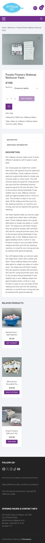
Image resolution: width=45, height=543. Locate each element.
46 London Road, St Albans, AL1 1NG (17, 515)
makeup (21, 121)
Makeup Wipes (30, 117)
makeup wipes (31, 121)
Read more (12, 441)
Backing (9, 87)
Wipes (20, 124)
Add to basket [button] (11, 343)
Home (4, 28)
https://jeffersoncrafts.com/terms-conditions (20, 484)
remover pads (11, 124)
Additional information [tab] (17, 145)
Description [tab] (12, 140)
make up (13, 121)
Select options (12, 392)
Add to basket (26, 98)
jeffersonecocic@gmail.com (13, 520)
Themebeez (26, 539)
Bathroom (11, 28)
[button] (39, 38)
